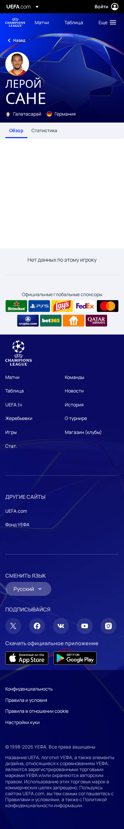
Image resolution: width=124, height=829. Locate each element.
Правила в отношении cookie (36, 711)
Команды (74, 377)
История (74, 404)
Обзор (16, 130)
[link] (41, 22)
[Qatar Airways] (96, 321)
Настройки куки (22, 722)
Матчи (12, 377)
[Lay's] (62, 306)
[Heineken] (16, 306)
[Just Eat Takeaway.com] (73, 321)
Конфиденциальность (29, 689)
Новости (74, 391)
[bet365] (51, 321)
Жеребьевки (18, 418)
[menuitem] (44, 22)
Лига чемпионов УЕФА (15, 22)
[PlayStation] (39, 306)
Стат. (11, 446)
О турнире (76, 418)
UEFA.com (16, 511)
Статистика (44, 130)
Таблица (14, 391)
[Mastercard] (107, 306)
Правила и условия (26, 700)
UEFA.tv (13, 404)
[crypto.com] (28, 321)
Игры (11, 432)
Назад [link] (19, 40)
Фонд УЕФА (17, 524)
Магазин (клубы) (83, 432)
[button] (105, 22)
